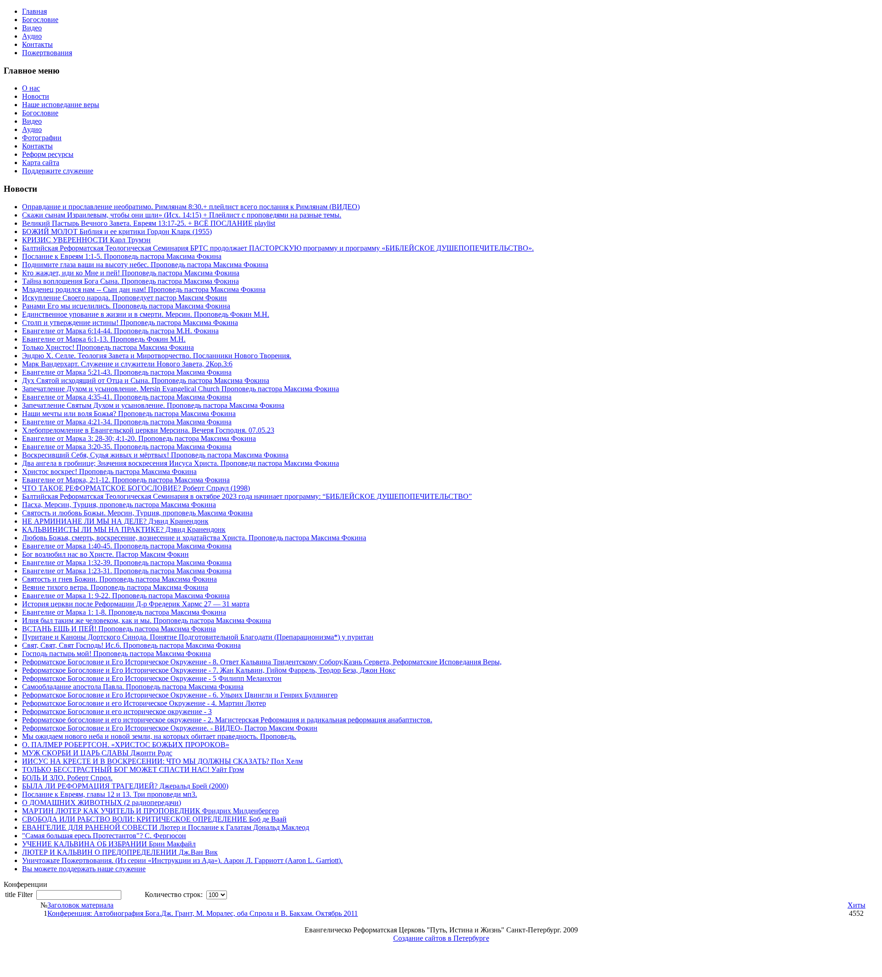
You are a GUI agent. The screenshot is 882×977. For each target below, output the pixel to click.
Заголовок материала (80, 905)
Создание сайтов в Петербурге (441, 938)
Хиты (856, 905)
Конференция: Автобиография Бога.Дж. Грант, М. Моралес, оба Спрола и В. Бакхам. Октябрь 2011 (202, 913)
